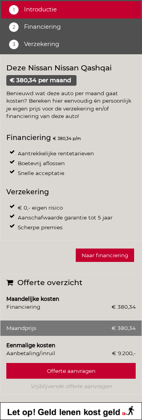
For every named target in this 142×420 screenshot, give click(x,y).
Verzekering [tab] (40, 44)
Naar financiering (105, 255)
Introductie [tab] (39, 9)
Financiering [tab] (41, 26)
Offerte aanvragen (71, 371)
